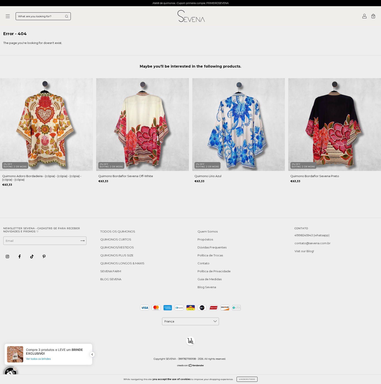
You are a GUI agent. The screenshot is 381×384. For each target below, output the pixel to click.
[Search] (66, 16)
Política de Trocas (210, 255)
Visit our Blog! (304, 251)
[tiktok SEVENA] (32, 256)
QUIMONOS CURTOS (115, 239)
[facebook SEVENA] (19, 256)
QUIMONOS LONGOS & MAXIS (122, 263)
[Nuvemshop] (190, 366)
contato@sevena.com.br (313, 243)
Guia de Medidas (210, 279)
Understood (247, 379)
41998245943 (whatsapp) (312, 235)
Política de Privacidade (214, 271)
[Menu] (8, 16)
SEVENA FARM (110, 271)
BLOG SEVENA (110, 279)
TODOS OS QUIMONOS (117, 231)
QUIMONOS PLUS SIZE (116, 255)
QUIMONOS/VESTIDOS (117, 247)
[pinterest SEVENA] (44, 256)
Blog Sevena (207, 287)
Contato (203, 263)
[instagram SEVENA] (7, 256)
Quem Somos (208, 231)
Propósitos (205, 239)
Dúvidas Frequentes (212, 247)
